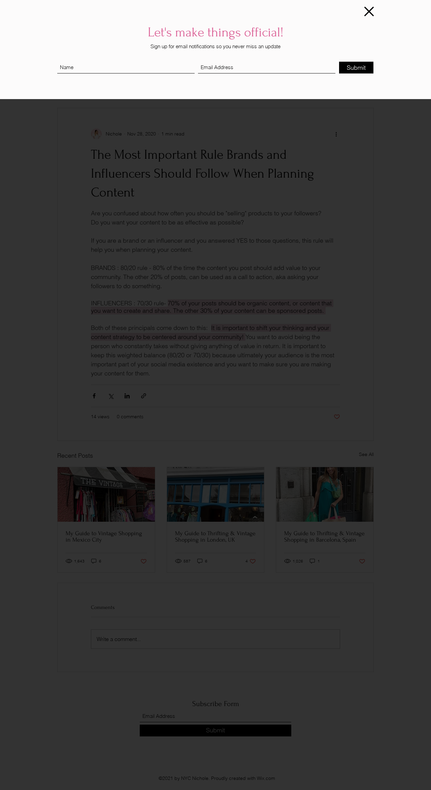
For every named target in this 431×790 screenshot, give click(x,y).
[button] (369, 11)
